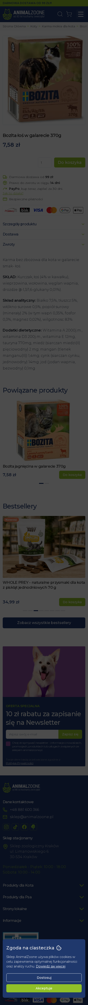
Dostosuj (44, 978)
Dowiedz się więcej (50, 966)
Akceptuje (44, 988)
